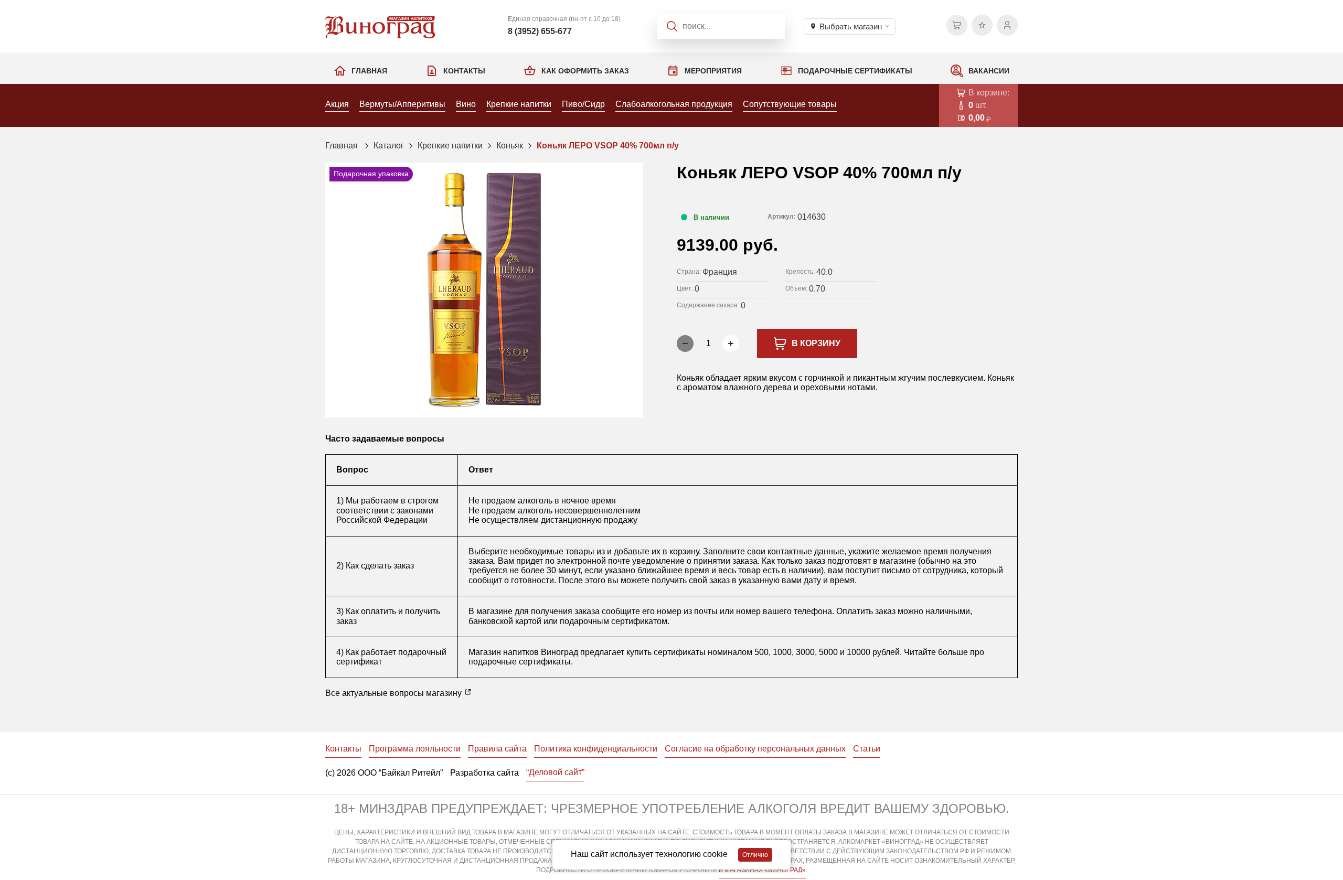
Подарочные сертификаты (855, 71)
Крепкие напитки (518, 104)
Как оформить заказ (585, 71)
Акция (337, 104)
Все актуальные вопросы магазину (394, 693)
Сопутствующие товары (790, 104)
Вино (466, 104)
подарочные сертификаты (519, 661)
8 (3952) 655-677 (540, 31)
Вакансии (988, 71)
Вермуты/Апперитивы (402, 104)
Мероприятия (713, 71)
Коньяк (509, 145)
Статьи (866, 748)
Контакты (464, 71)
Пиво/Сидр (583, 104)
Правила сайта (497, 748)
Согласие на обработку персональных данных (755, 748)
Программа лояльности (415, 748)
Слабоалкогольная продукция (673, 104)
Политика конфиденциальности (595, 748)
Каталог (389, 145)
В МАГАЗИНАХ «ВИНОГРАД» (762, 870)
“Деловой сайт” (555, 772)
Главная (369, 71)
